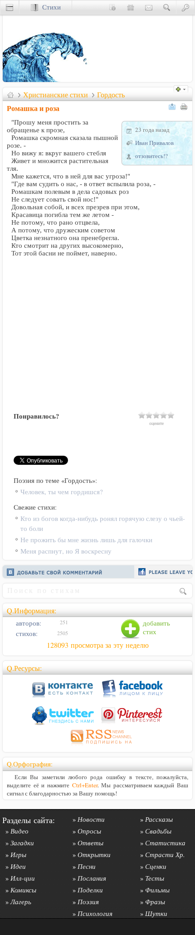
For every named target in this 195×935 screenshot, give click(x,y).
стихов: (26, 633)
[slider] (156, 415)
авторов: (27, 623)
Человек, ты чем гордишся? (61, 491)
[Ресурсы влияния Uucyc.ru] (10, 95)
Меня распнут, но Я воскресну (66, 551)
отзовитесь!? (151, 156)
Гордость (111, 95)
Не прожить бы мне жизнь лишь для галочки (86, 539)
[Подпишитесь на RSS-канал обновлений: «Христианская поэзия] (97, 745)
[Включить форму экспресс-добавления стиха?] (183, 88)
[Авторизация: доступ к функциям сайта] (185, 7)
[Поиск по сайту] (167, 7)
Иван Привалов (154, 143)
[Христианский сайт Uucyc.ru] (48, 79)
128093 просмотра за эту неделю (98, 645)
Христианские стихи (55, 95)
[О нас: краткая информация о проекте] (112, 7)
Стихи (49, 7)
